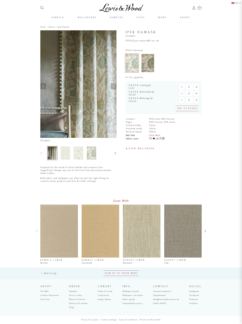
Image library (104, 299)
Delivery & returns (78, 303)
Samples (116, 17)
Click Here (154, 135)
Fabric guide (128, 299)
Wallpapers (87, 17)
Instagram (194, 291)
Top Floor (45, 299)
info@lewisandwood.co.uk (166, 299)
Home (43, 27)
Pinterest (193, 299)
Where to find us (77, 299)
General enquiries (162, 291)
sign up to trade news (121, 273)
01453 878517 (160, 303)
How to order (75, 295)
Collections (103, 295)
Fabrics (58, 17)
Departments (159, 295)
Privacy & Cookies (90, 320)
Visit (141, 17)
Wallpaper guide (130, 291)
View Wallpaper (142, 148)
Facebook (194, 295)
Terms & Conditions (128, 320)
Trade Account (105, 291)
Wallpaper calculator (132, 295)
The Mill (44, 291)
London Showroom (49, 295)
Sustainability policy (132, 303)
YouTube (193, 303)
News (162, 17)
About (185, 17)
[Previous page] (43, 86)
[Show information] (149, 85)
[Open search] (42, 7)
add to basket (187, 108)
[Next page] (113, 86)
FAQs (71, 307)
